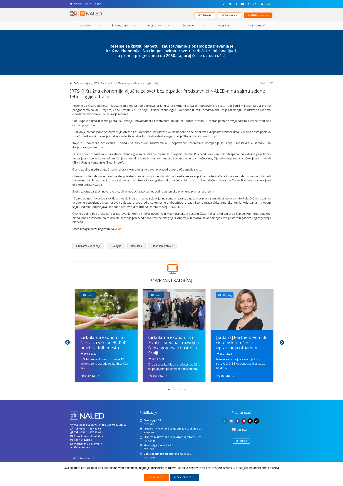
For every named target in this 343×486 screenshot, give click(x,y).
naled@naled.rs (93, 436)
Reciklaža (136, 246)
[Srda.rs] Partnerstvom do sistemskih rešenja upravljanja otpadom (242, 342)
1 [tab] (169, 389)
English (97, 3)
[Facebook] (236, 4)
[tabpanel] (106, 335)
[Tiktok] (254, 3)
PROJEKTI (223, 25)
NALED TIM (154, 25)
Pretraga (255, 25)
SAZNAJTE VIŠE (182, 477)
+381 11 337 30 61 (90, 432)
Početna (77, 83)
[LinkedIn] (224, 4)
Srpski (88, 3)
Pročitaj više (223, 375)
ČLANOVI (188, 25)
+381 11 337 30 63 (90, 428)
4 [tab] (185, 389)
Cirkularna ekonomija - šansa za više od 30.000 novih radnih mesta (103, 342)
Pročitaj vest (88, 375)
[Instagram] (230, 4)
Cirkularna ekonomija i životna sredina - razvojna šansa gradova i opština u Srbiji (173, 345)
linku (118, 229)
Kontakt (268, 4)
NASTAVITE (155, 477)
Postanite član (83, 458)
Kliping (88, 83)
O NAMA (85, 25)
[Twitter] (248, 3)
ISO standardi (82, 447)
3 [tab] (179, 389)
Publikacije (148, 412)
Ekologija (116, 246)
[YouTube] (242, 4)
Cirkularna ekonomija (88, 246)
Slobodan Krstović (162, 246)
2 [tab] (174, 389)
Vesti (91, 295)
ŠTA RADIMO (120, 25)
